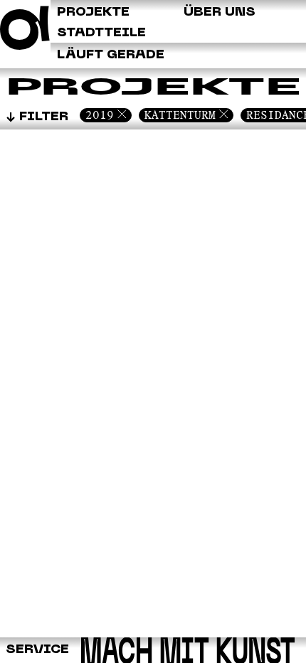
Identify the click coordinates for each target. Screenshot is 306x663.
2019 (99, 115)
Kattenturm (180, 115)
